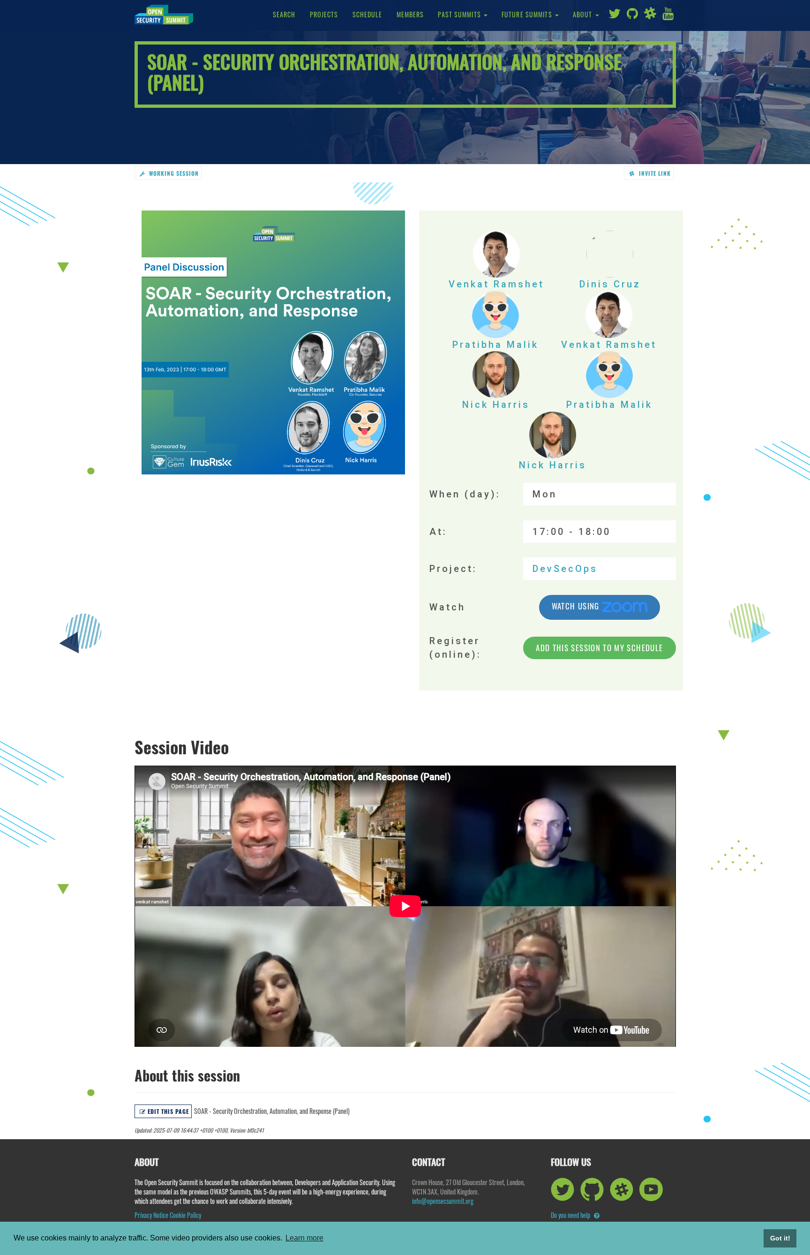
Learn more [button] (304, 1238)
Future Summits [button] (528, 14)
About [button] (583, 14)
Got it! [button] (780, 1238)
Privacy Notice (151, 1215)
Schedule (367, 14)
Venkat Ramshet (496, 284)
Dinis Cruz (610, 284)
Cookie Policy (185, 1215)
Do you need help (571, 1215)
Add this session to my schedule (599, 648)
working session (172, 173)
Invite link (654, 173)
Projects (324, 14)
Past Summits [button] (460, 14)
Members (410, 14)
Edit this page (168, 1111)
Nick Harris (496, 404)
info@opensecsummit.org (442, 1201)
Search (284, 14)
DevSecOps (565, 568)
